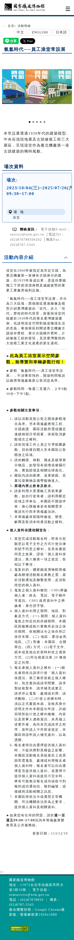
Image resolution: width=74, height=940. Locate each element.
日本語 (61, 32)
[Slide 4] (41, 122)
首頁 (11, 25)
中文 (20, 32)
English (40, 32)
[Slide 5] (44, 122)
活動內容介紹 (19, 257)
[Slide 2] (33, 122)
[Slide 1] (29, 122)
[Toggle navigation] (68, 9)
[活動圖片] (37, 86)
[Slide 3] (37, 122)
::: (4, 25)
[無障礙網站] (19, 931)
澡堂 (16, 217)
